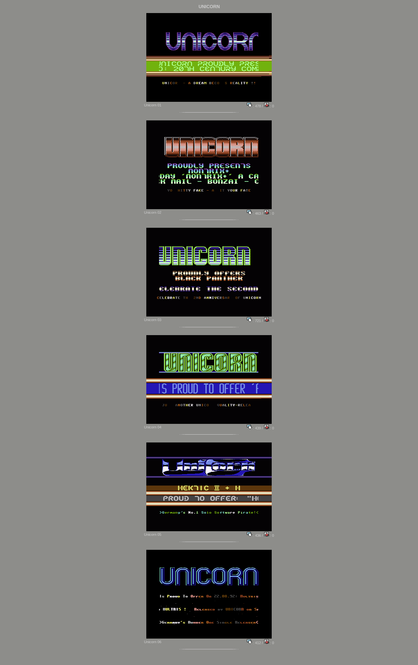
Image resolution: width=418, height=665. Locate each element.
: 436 (256, 535)
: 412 (256, 643)
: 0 (271, 106)
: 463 (256, 213)
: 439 (256, 428)
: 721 (256, 321)
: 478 (256, 106)
